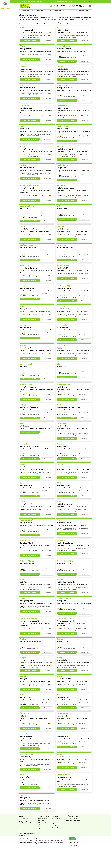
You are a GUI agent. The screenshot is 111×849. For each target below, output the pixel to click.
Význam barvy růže (42, 820)
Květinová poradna (42, 824)
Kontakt (70, 1)
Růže (75, 10)
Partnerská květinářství (43, 835)
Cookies (53, 831)
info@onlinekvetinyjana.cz (36, 1)
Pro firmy (40, 832)
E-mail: (67, 820)
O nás (39, 830)
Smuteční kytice (67, 10)
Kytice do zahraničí (55, 10)
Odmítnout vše (73, 845)
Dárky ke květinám (83, 10)
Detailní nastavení (74, 842)
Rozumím (72, 838)
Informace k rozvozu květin (61, 1)
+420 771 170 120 (24, 1)
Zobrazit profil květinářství (29, 40)
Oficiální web (47, 40)
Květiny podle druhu (42, 10)
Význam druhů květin (42, 822)
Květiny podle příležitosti (28, 10)
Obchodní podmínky (42, 818)
